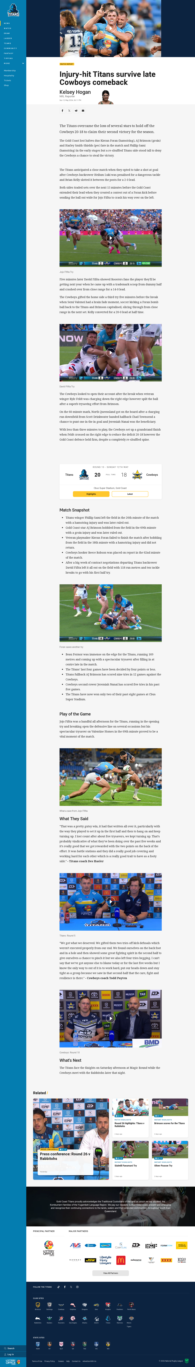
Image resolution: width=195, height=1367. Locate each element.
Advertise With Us (89, 1361)
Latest (130, 494)
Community (10, 48)
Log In (11, 1354)
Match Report (66, 64)
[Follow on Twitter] (71, 1286)
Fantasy (8, 53)
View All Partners (110, 1273)
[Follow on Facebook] (65, 1286)
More (7, 63)
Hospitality (9, 75)
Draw (7, 33)
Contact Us (76, 1361)
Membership (10, 70)
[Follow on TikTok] (58, 1286)
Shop (6, 85)
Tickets (7, 80)
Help (68, 1361)
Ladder (8, 38)
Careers (61, 1361)
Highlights (91, 494)
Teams (7, 43)
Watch (7, 28)
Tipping (8, 58)
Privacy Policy (49, 1361)
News (7, 23)
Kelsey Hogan (75, 91)
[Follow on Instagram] (77, 1286)
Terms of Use (37, 1361)
